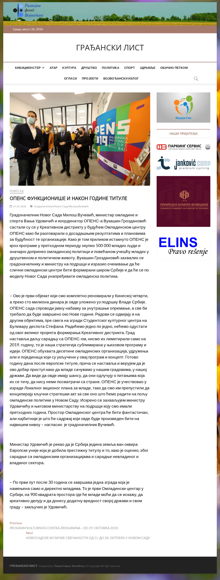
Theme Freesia (62, 566)
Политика (110, 67)
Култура (69, 67)
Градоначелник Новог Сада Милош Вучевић (61, 206)
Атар (54, 67)
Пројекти (90, 78)
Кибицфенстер (28, 67)
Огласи (70, 78)
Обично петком (174, 67)
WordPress (78, 566)
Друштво (89, 67)
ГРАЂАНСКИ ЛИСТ (110, 47)
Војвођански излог (121, 78)
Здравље (147, 67)
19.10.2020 (19, 206)
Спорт (129, 67)
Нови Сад (16, 191)
